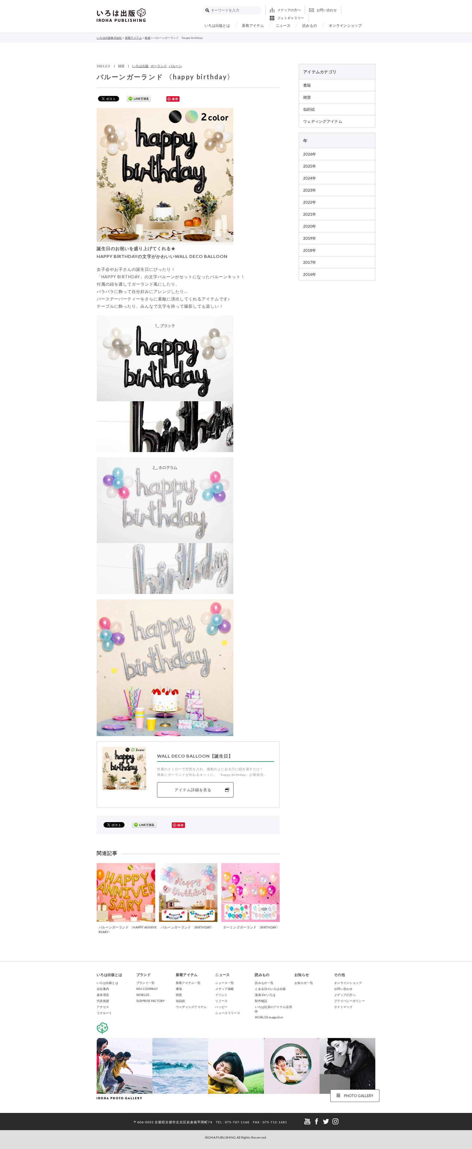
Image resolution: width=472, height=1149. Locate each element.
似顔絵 (309, 109)
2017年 (309, 262)
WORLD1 (143, 994)
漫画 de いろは (265, 994)
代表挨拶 (103, 1001)
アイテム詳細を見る (193, 789)
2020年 (309, 226)
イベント (221, 994)
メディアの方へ (289, 10)
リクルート (104, 1013)
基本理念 (103, 994)
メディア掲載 (224, 988)
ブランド (143, 974)
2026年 (309, 154)
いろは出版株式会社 (121, 15)
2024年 (309, 178)
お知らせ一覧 (303, 982)
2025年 (309, 166)
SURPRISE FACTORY (150, 1001)
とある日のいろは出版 (270, 988)
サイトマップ (343, 1007)
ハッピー (221, 1007)
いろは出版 (140, 66)
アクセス (103, 1007)
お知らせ (301, 974)
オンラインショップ (345, 25)
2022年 (309, 202)
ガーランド (159, 66)
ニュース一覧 (224, 982)
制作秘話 (261, 1001)
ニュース (283, 25)
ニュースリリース (227, 1013)
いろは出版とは (217, 25)
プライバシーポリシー (349, 1001)
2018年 (309, 250)
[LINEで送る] (139, 98)
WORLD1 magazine (269, 1017)
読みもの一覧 (264, 982)
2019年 (309, 238)
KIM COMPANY (147, 988)
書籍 (307, 85)
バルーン (175, 66)
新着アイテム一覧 (188, 982)
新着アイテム (253, 25)
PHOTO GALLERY (358, 1096)
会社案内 (103, 988)
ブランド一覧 (145, 982)
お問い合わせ (327, 10)
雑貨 (307, 97)
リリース (221, 1001)
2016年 (309, 274)
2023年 (309, 190)
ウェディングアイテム (322, 121)
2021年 (309, 214)
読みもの (309, 25)
